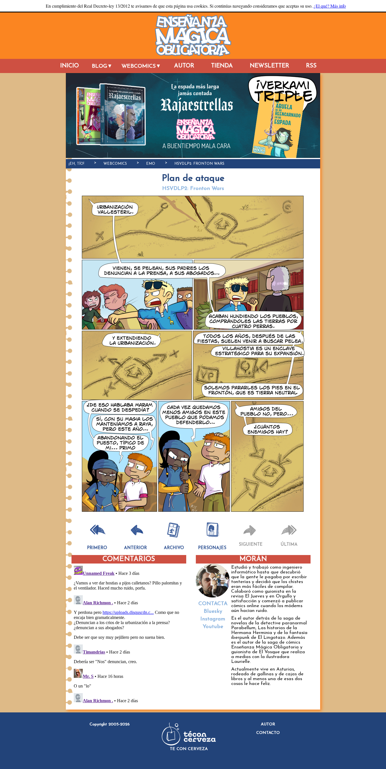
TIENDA (222, 66)
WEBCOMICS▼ (141, 66)
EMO (150, 164)
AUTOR (184, 66)
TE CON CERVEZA (189, 749)
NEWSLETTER (269, 66)
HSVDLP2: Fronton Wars (199, 164)
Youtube (213, 626)
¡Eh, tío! (76, 164)
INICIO (69, 66)
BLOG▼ (102, 66)
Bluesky (213, 611)
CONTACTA (212, 604)
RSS (311, 66)
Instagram (212, 619)
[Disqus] (128, 634)
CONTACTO (268, 733)
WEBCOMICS (115, 164)
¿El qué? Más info (330, 6)
